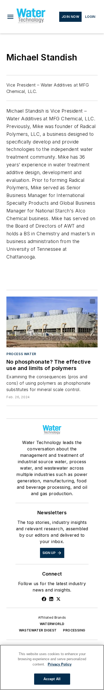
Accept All (52, 679)
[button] (10, 17)
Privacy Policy (59, 664)
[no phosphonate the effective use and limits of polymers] (52, 322)
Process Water (21, 354)
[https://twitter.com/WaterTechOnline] (58, 599)
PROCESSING (74, 630)
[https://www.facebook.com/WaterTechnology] (44, 599)
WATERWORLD (52, 624)
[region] (52, 667)
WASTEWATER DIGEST (38, 630)
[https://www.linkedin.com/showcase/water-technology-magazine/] (51, 599)
